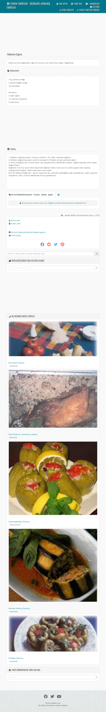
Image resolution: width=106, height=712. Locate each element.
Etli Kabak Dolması (16, 363)
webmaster (14, 366)
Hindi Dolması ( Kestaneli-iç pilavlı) (23, 434)
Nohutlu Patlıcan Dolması (19, 608)
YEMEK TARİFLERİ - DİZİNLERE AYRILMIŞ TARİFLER (28, 5)
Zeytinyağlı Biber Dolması (19, 522)
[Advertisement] (53, 34)
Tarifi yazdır (16, 235)
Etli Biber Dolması (16, 658)
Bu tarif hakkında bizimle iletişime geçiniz (28, 232)
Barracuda (15, 220)
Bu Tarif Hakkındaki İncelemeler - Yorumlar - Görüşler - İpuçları (32, 194)
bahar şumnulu (15, 525)
